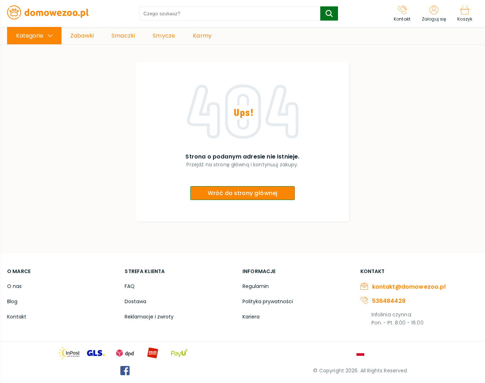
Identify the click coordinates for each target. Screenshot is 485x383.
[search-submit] (329, 13)
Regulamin (256, 286)
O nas (14, 286)
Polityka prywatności (268, 301)
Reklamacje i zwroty (149, 316)
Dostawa (135, 301)
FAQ (130, 286)
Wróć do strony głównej (243, 193)
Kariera (251, 316)
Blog (12, 301)
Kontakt (16, 316)
